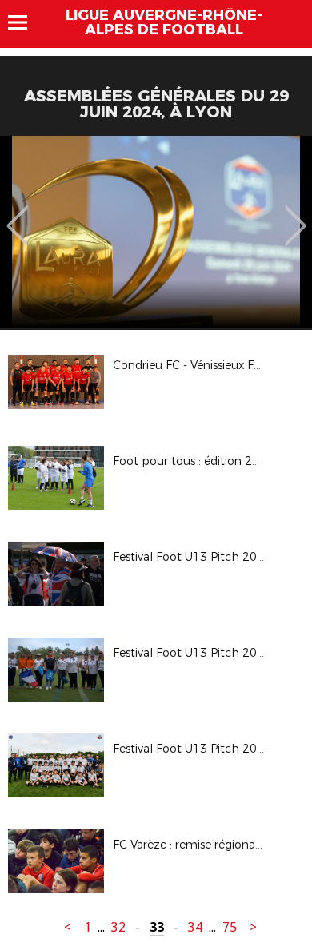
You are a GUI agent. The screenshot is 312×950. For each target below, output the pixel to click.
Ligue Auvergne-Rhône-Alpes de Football (164, 22)
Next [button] (296, 214)
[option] (156, 232)
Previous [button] (17, 214)
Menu (25, 22)
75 (229, 927)
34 (195, 927)
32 (118, 927)
